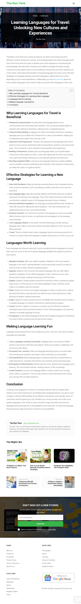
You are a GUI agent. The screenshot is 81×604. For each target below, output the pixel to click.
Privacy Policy (52, 529)
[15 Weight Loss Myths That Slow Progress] (16, 456)
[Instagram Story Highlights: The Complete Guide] (64, 456)
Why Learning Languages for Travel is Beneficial (28, 93)
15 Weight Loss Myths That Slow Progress (16, 466)
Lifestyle (45, 557)
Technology (10, 588)
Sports (44, 554)
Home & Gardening (12, 579)
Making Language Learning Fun (21, 102)
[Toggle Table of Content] (70, 90)
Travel (35, 16)
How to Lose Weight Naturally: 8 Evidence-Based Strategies (40, 467)
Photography (46, 551)
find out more (58, 79)
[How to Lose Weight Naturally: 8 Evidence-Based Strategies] (40, 456)
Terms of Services (12, 563)
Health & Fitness (47, 566)
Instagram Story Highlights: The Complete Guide (63, 466)
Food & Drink (46, 563)
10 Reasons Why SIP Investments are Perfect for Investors (28, 483)
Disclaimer (10, 557)
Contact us (10, 554)
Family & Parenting (48, 560)
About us (9, 551)
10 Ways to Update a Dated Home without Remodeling (55, 483)
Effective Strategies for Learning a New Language (29, 96)
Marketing (9, 582)
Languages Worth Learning (20, 99)
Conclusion (13, 105)
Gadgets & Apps (12, 591)
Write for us (10, 566)
